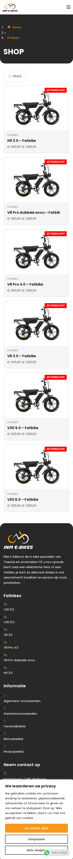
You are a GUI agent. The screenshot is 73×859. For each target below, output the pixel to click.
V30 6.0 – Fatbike (22, 427)
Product (13, 38)
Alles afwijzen (36, 850)
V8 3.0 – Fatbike (21, 356)
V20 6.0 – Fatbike (22, 499)
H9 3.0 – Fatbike (21, 140)
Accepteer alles (36, 828)
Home (16, 27)
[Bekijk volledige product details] (36, 108)
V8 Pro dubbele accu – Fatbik (33, 212)
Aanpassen (36, 839)
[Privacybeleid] (36, 723)
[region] (36, 819)
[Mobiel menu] (67, 7)
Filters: (17, 76)
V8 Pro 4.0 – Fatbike (25, 284)
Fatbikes (12, 135)
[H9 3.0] (36, 639)
